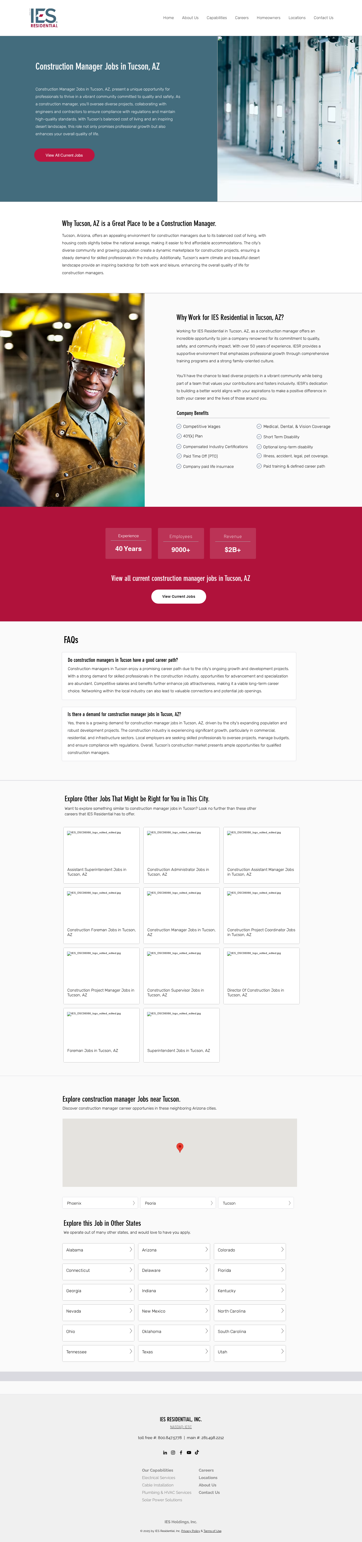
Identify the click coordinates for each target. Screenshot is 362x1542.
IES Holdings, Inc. (181, 1522)
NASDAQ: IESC (181, 1427)
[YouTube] (189, 1452)
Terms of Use (212, 1531)
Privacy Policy (190, 1531)
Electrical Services (158, 1477)
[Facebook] (181, 1452)
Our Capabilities (157, 1470)
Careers (206, 1470)
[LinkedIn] (165, 1452)
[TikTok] (197, 1452)
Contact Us (209, 1492)
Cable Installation (158, 1485)
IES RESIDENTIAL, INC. (181, 1419)
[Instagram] (173, 1452)
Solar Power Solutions (162, 1500)
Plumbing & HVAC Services (166, 1492)
